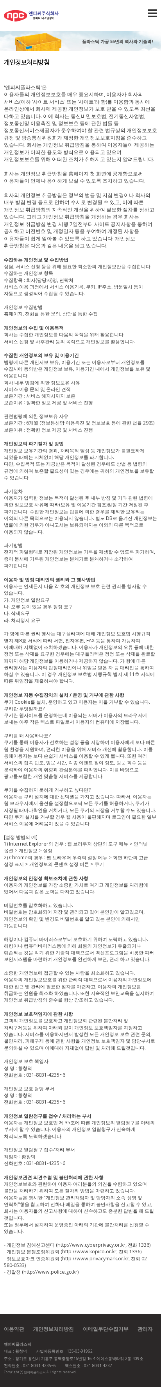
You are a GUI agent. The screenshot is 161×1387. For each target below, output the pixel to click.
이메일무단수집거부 (106, 1329)
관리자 (145, 1329)
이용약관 (14, 1329)
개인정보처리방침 (53, 1329)
